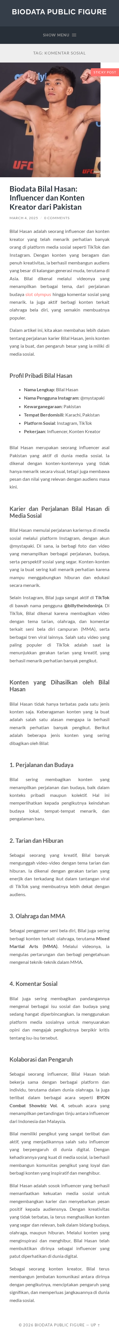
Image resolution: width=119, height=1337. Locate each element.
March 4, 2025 (24, 218)
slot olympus (38, 294)
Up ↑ (96, 1325)
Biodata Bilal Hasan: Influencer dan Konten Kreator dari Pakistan (47, 197)
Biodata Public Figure (59, 11)
